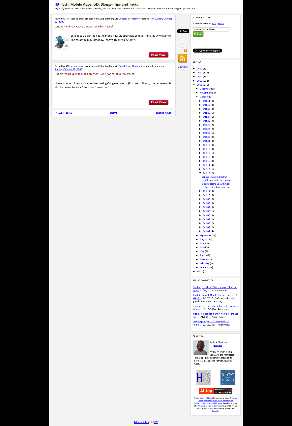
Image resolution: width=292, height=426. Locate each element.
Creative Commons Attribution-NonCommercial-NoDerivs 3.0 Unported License (215, 401)
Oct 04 (206, 219)
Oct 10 (206, 195)
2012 (199, 68)
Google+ (123, 19)
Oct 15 (206, 161)
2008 (199, 85)
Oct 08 (206, 203)
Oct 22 (206, 137)
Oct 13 (206, 169)
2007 (199, 271)
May (202, 251)
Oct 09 (206, 199)
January (204, 267)
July (202, 243)
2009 (199, 81)
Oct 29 (206, 109)
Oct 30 (206, 105)
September (205, 235)
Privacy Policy (141, 422)
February (204, 263)
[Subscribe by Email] (183, 50)
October (204, 97)
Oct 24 (206, 129)
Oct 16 (206, 157)
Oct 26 (206, 121)
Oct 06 (206, 211)
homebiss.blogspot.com (207, 406)
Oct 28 (206, 113)
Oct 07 (206, 207)
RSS (214, 23)
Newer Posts (64, 113)
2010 (199, 76)
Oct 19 (206, 145)
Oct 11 (206, 191)
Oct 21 (206, 141)
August (203, 239)
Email (221, 23)
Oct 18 (206, 149)
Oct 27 (206, 117)
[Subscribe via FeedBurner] (183, 62)
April (202, 255)
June (202, 247)
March (203, 259)
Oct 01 (206, 231)
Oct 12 (206, 173)
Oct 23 (206, 133)
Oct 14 (206, 165)
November (205, 93)
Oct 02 (206, 227)
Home (135, 19)
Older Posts (163, 113)
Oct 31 (206, 101)
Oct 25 (206, 125)
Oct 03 (206, 223)
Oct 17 (206, 153)
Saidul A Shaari (206, 398)
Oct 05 (206, 215)
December (205, 89)
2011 (199, 72)
